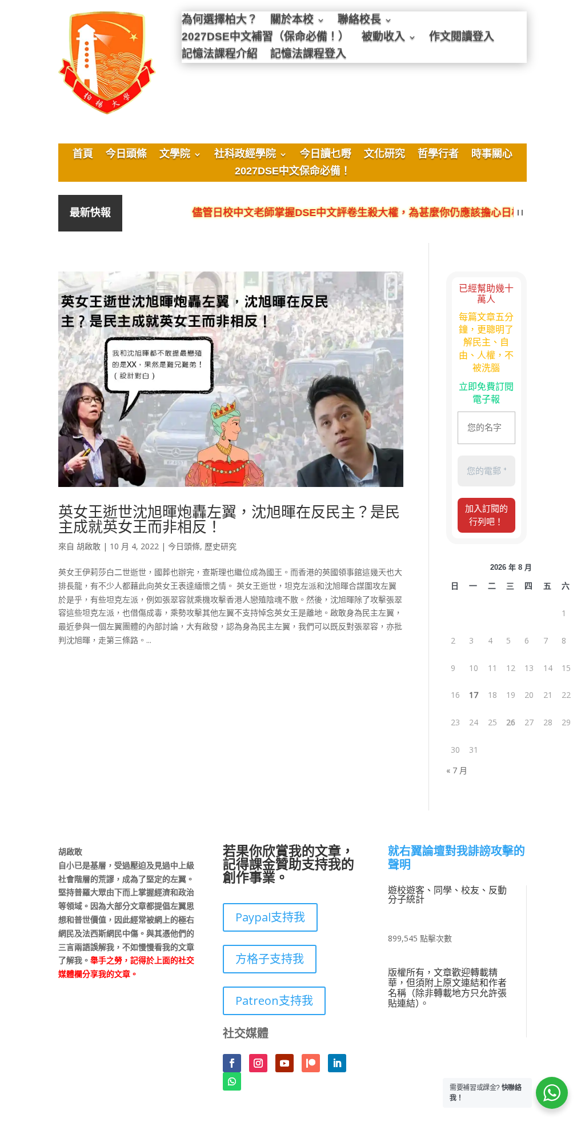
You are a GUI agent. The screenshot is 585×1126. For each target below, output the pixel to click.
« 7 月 (456, 770)
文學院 (174, 154)
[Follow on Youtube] (284, 1063)
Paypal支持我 (270, 917)
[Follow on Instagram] (258, 1063)
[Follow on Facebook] (232, 1063)
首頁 (83, 154)
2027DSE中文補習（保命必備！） (265, 38)
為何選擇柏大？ (220, 21)
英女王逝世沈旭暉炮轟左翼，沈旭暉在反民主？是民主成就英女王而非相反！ (229, 519)
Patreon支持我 (274, 1000)
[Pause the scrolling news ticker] (520, 213)
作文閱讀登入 (461, 38)
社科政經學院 (245, 154)
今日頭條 (126, 154)
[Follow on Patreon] (311, 1063)
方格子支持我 (269, 959)
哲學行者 (438, 154)
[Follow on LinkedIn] (337, 1063)
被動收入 (383, 38)
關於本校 (292, 21)
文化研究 (384, 154)
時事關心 (491, 154)
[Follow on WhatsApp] (232, 1081)
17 (473, 694)
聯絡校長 (359, 21)
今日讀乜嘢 (325, 154)
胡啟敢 (89, 546)
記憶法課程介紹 (220, 55)
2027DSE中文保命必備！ (293, 172)
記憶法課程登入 (308, 55)
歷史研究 (221, 546)
